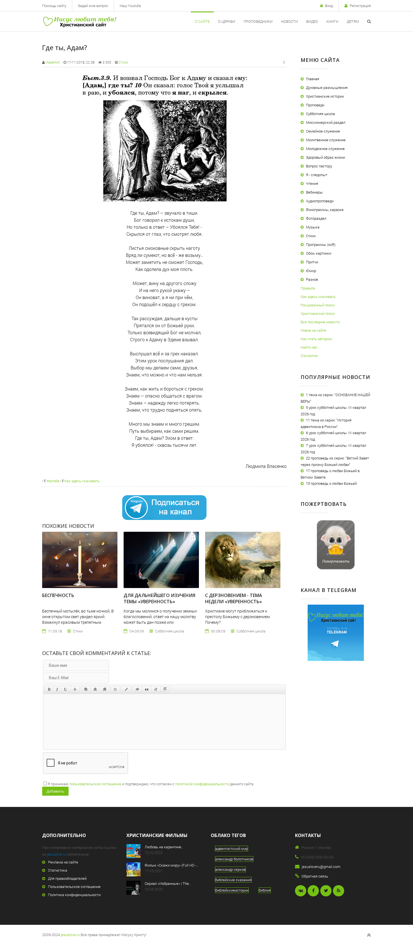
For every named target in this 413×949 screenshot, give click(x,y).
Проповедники (258, 21)
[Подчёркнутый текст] (66, 689)
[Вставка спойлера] (165, 689)
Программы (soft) (320, 244)
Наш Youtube (130, 5)
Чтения (312, 183)
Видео (312, 21)
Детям (353, 21)
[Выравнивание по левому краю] (86, 689)
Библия (265, 890)
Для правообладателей (67, 878)
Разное (312, 279)
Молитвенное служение (326, 139)
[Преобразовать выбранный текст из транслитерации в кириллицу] (156, 689)
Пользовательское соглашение (74, 886)
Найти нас (309, 347)
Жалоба (52, 480)
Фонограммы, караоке (325, 209)
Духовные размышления (327, 87)
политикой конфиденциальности (202, 783)
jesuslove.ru (56, 854)
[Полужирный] (49, 689)
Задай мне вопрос (93, 5)
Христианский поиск (318, 313)
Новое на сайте (313, 330)
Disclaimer (309, 355)
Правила (308, 288)
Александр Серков (230, 869)
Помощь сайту (54, 5)
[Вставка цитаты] (146, 689)
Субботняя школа (320, 113)
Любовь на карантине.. (164, 846)
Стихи (123, 62)
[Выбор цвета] (126, 689)
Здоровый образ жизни (325, 157)
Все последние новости (320, 321)
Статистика (57, 870)
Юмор (311, 270)
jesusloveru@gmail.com (321, 866)
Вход (329, 5)
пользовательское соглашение (95, 783)
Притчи (312, 261)
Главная (312, 78)
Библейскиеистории (231, 890)
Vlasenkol (53, 62)
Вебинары (314, 192)
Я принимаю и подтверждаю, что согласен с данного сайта (150, 783)
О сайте (202, 21)
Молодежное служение (325, 148)
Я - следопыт (316, 174)
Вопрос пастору (319, 166)
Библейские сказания (233, 879)
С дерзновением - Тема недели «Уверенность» (233, 598)
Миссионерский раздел (325, 122)
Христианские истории (325, 96)
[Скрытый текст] (137, 689)
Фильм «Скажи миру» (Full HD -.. (171, 865)
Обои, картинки (318, 253)
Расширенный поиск (318, 305)
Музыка (312, 227)
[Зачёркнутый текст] (75, 689)
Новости (289, 21)
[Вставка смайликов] (115, 689)
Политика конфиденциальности (74, 894)
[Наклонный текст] (57, 689)
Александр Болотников (234, 858)
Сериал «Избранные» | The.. (167, 883)
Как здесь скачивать (81, 480)
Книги (332, 21)
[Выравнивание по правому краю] (104, 689)
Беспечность (58, 595)
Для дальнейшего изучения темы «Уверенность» (159, 598)
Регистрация (360, 5)
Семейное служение (323, 131)
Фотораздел (316, 218)
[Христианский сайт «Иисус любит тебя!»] (79, 21)
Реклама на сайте (63, 862)
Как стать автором (316, 338)
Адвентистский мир (231, 848)
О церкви (226, 21)
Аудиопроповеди (319, 200)
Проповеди (315, 104)
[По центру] (95, 689)
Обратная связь (314, 876)
